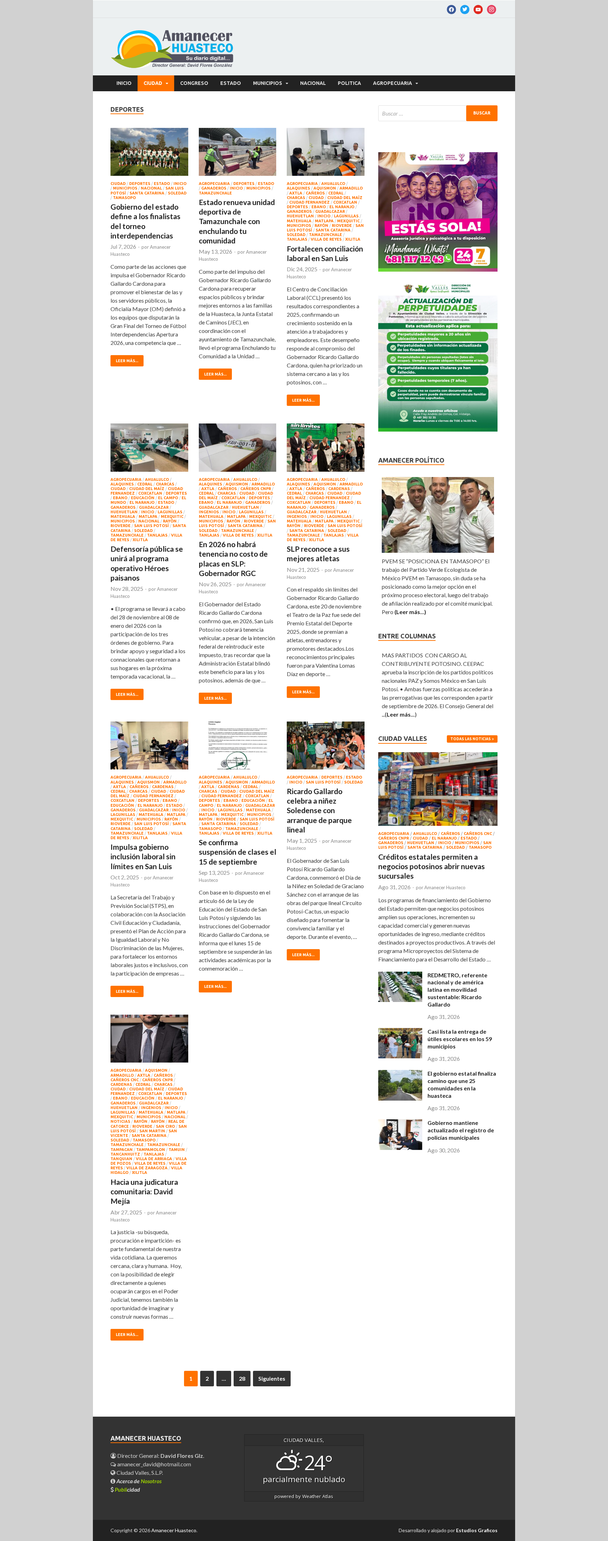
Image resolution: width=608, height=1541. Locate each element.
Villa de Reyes (326, 239)
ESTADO (230, 83)
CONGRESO (194, 83)
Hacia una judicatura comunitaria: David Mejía (144, 1191)
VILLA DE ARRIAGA (154, 1159)
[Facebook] (451, 9)
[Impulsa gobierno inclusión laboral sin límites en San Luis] (149, 748)
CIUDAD (153, 83)
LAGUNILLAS (346, 216)
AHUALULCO (333, 183)
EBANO (318, 207)
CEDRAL (335, 193)
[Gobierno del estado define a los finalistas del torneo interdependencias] (149, 154)
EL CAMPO (168, 498)
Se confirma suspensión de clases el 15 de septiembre (237, 852)
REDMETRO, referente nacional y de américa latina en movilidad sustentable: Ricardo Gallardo (457, 990)
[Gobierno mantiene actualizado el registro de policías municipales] (400, 1147)
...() (399, 714)
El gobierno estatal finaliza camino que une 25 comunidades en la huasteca (462, 1084)
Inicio (124, 83)
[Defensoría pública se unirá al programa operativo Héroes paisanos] (149, 450)
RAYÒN (321, 225)
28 (242, 1378)
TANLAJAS (297, 239)
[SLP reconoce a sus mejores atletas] (326, 450)
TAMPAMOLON (150, 1149)
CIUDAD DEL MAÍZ (344, 198)
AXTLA (295, 193)
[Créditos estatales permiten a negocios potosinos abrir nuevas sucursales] (438, 827)
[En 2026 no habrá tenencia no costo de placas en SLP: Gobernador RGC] (238, 450)
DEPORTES (139, 183)
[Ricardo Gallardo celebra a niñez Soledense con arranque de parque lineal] (326, 748)
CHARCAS (296, 198)
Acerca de (139, 1481)
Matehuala (299, 221)
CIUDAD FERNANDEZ (309, 202)
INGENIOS (209, 512)
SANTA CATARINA (146, 193)
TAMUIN (177, 1149)
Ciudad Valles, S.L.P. (139, 1472)
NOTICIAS (120, 1121)
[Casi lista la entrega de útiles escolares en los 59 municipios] (400, 1056)
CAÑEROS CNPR (255, 489)
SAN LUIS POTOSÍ (151, 526)
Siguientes (271, 1378)
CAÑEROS (315, 193)
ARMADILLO (351, 188)
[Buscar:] (438, 113)
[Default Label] (464, 9)
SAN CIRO (165, 1126)
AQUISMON (325, 188)
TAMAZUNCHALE (215, 193)
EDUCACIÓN (142, 498)
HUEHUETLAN (300, 216)
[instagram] (491, 9)
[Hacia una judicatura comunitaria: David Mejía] (149, 1041)
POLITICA (349, 83)
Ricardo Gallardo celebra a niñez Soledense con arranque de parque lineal (319, 810)
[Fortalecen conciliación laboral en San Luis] (326, 154)
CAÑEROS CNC (124, 1080)
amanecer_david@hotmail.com (153, 1464)
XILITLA (352, 239)
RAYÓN (158, 1121)
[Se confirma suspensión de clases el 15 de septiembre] (238, 748)
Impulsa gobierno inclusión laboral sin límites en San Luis (143, 856)
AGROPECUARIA (392, 83)
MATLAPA (324, 221)
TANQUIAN (121, 1159)
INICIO (179, 183)
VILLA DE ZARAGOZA (146, 1168)
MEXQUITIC (348, 221)
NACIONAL (313, 83)
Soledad (177, 193)
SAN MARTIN (152, 1131)
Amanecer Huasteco (445, 887)
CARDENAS (339, 489)
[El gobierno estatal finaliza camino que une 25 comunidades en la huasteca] (400, 1098)
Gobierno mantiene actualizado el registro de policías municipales (461, 1130)
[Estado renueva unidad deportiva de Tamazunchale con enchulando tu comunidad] (238, 154)
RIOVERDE (342, 225)
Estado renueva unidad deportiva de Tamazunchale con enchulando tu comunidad (237, 221)
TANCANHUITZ (125, 1154)
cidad (127, 1489)
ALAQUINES (298, 188)
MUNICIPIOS (267, 83)
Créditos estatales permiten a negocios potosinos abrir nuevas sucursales (431, 866)
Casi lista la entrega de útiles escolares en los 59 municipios (460, 1039)
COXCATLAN (345, 202)
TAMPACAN (121, 1149)
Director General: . (160, 1455)
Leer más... (127, 361)
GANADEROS (213, 188)
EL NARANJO (341, 207)
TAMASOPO (124, 198)
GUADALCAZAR (330, 211)
